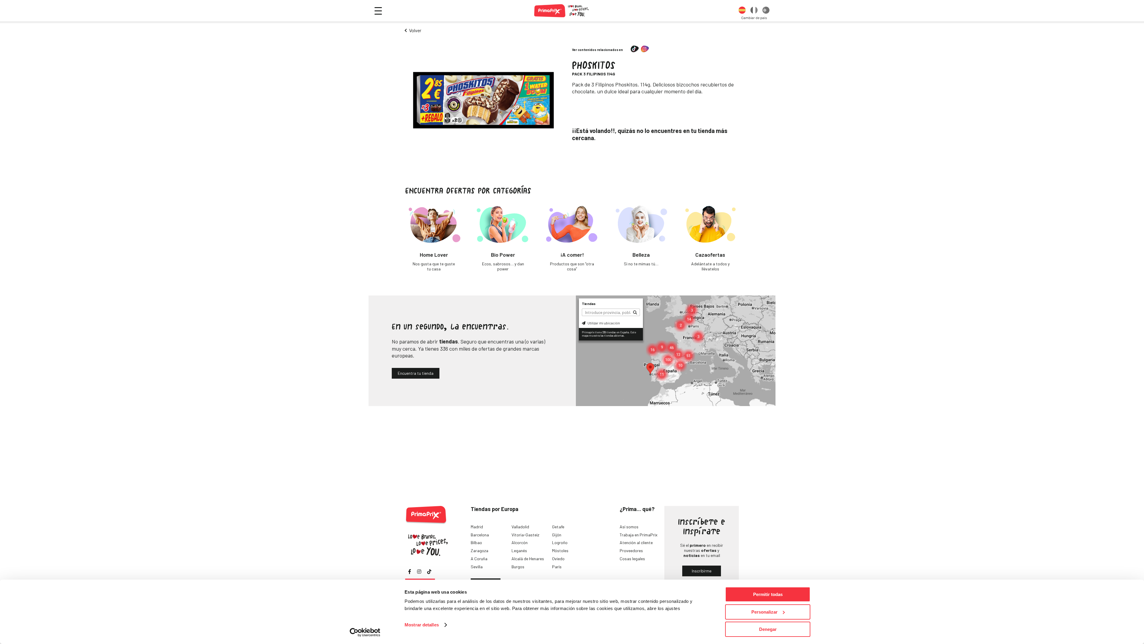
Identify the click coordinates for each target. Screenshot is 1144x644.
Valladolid (520, 526)
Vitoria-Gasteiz (525, 534)
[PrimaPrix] (561, 10)
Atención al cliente (636, 542)
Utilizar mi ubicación (603, 323)
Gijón (556, 534)
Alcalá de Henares (528, 558)
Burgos (518, 566)
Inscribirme (701, 570)
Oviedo (558, 558)
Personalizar (764, 611)
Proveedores (631, 550)
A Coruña (479, 558)
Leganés (519, 550)
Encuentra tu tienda (415, 373)
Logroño (560, 542)
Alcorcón (520, 542)
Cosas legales (632, 558)
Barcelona (480, 534)
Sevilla (477, 566)
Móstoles (560, 550)
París (557, 566)
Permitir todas (768, 594)
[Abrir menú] (378, 11)
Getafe (558, 526)
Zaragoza (479, 550)
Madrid (477, 526)
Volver (415, 30)
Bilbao (476, 542)
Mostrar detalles (422, 624)
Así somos (629, 526)
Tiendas (589, 303)
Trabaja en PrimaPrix (639, 534)
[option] (742, 11)
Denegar (768, 629)
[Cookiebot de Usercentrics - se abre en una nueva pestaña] (365, 632)
